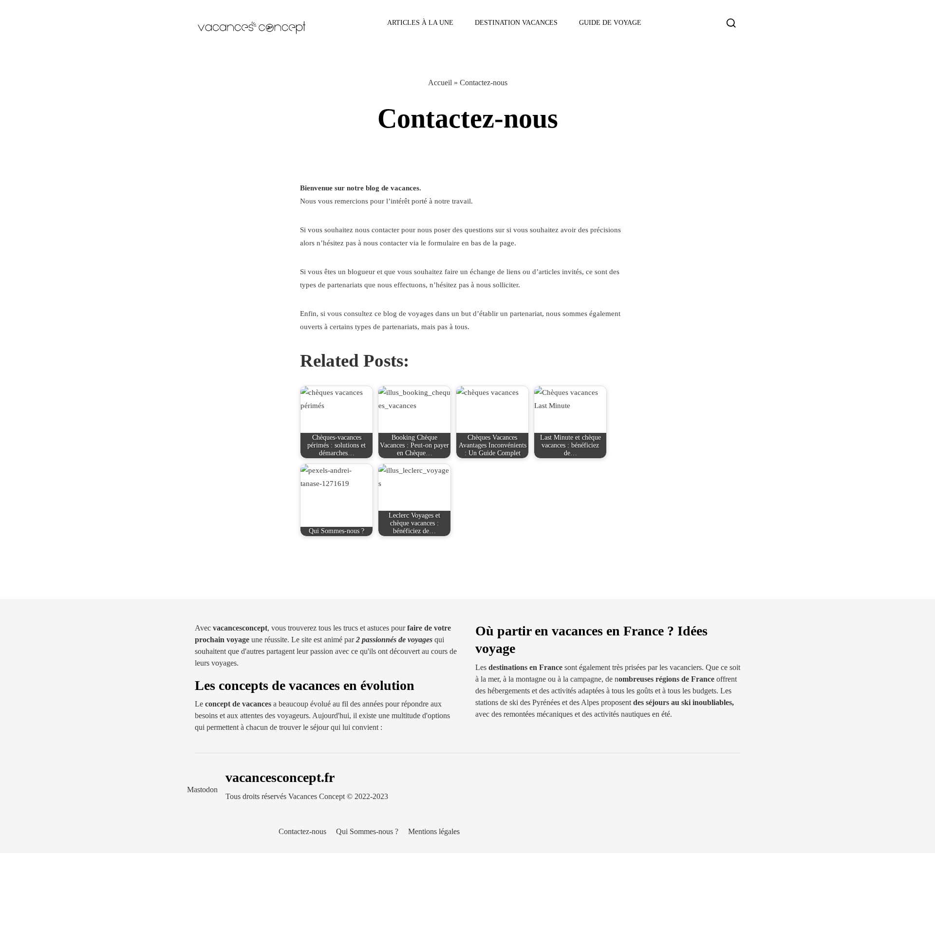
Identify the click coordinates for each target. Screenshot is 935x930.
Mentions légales (434, 831)
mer (493, 679)
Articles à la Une (420, 22)
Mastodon (202, 789)
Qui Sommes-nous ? (367, 831)
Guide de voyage (610, 22)
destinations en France (526, 667)
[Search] (731, 23)
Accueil (440, 82)
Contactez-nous (302, 831)
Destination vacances (516, 22)
